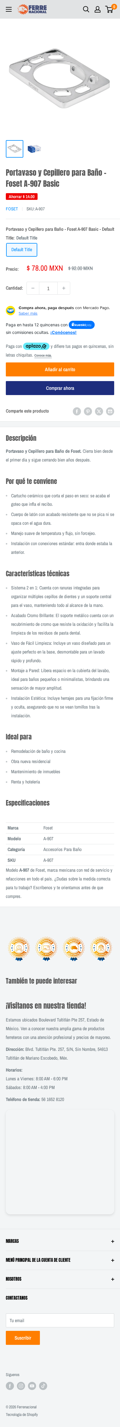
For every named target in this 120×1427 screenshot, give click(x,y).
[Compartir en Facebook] (77, 411)
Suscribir (23, 1337)
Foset (12, 209)
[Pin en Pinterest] (88, 411)
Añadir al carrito (60, 369)
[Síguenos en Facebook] (10, 1386)
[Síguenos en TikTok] (43, 1386)
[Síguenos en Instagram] (21, 1386)
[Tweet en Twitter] (99, 411)
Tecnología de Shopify (22, 1414)
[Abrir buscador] (86, 9)
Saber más (28, 313)
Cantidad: (14, 288)
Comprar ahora (60, 388)
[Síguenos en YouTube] (32, 1386)
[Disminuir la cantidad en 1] (33, 288)
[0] (109, 9)
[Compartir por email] (110, 411)
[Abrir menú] (9, 9)
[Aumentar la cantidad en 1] (64, 288)
